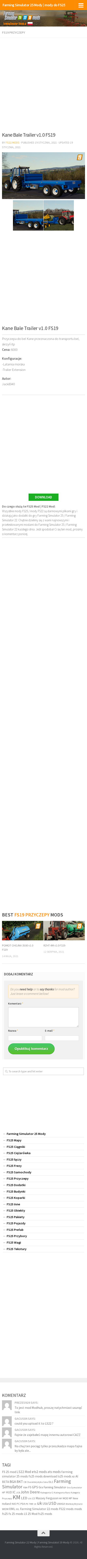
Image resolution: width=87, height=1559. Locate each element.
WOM (5, 1509)
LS (33, 1498)
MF (60, 1498)
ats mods (54, 1472)
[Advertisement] (43, 83)
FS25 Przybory (17, 1236)
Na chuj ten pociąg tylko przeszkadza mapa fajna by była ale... (48, 1448)
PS (27, 1503)
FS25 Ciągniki (16, 1147)
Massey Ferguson (47, 1498)
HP (3, 1492)
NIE (14, 1504)
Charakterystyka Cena (37, 1482)
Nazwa (13, 1030)
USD (52, 1503)
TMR (31, 1504)
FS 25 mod (9, 1472)
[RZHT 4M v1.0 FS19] (64, 930)
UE (35, 1504)
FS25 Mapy (14, 1140)
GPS (35, 1487)
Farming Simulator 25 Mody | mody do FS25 (34, 5)
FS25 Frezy (14, 1166)
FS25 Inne (13, 1204)
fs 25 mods (15, 1514)
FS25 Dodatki (16, 1185)
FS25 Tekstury (17, 1249)
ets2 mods (39, 1472)
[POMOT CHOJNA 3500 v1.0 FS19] (22, 930)
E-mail (49, 1030)
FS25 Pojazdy (16, 1223)
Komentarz (15, 1003)
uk (39, 1503)
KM (16, 1497)
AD (73, 1476)
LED (24, 1498)
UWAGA (61, 1504)
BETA (5, 1482)
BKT (20, 1481)
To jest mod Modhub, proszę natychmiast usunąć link (48, 1410)
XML (12, 1509)
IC (14, 1492)
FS (29, 1487)
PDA (22, 1504)
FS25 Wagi (14, 1242)
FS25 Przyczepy (18, 1178)
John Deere (30, 1491)
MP (70, 1498)
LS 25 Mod (30, 1514)
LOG (30, 1498)
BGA (13, 1481)
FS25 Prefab (15, 1230)
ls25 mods (64, 1476)
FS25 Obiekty (16, 1210)
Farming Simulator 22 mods (39, 1509)
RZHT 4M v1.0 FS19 (54, 945)
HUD (9, 1492)
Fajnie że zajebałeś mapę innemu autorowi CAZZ (48, 1435)
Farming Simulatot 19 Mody (53, 1542)
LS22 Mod (24, 1472)
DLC (51, 1482)
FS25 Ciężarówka (19, 1153)
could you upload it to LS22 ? (34, 1423)
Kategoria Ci (46, 1492)
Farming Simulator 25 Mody (26, 1134)
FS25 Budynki (16, 1191)
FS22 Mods (12, 142)
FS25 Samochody (19, 1172)
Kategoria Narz (62, 1492)
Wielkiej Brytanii (74, 1503)
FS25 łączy (14, 1159)
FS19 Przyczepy (13, 32)
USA (45, 1504)
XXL (17, 1509)
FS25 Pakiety (15, 1217)
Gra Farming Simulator (52, 1487)
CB (24, 1482)
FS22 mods (66, 1509)
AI (76, 1476)
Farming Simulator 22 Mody (20, 1542)
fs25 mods (45, 1514)
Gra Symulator (74, 1487)
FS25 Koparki (16, 1198)
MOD (65, 1498)
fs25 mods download (43, 1476)
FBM (25, 1487)
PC (18, 1504)
